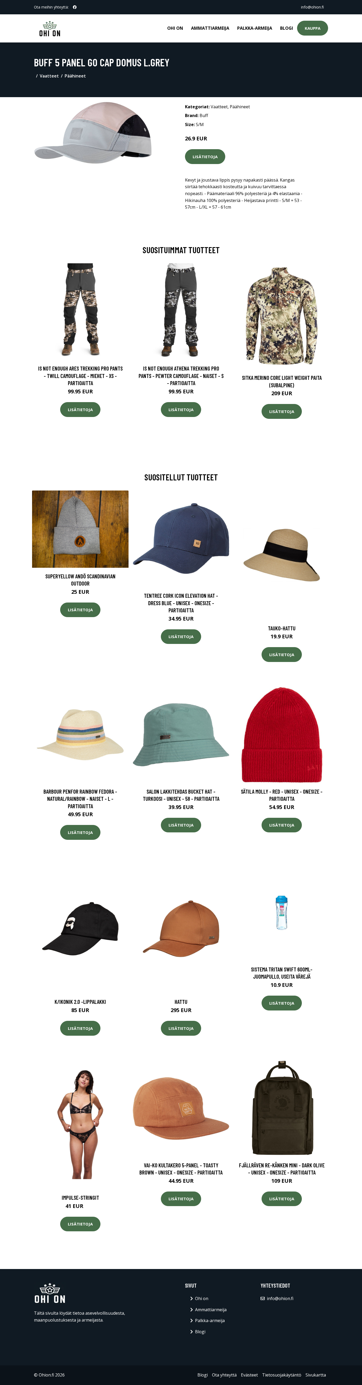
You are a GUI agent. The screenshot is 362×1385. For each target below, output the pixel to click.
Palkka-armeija (254, 28)
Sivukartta (316, 1375)
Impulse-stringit (80, 1197)
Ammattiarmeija (210, 28)
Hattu (181, 1001)
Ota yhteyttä (224, 1375)
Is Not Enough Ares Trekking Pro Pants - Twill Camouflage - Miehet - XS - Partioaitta (80, 375)
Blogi (286, 28)
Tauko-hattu (281, 628)
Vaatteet (49, 76)
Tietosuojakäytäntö (281, 1375)
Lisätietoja (205, 156)
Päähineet (75, 76)
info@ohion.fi (312, 7)
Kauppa (312, 28)
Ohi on (175, 28)
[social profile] (75, 7)
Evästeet (249, 1375)
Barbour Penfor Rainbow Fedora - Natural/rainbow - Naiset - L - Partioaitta (80, 798)
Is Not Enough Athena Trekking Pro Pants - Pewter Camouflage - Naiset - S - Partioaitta (181, 375)
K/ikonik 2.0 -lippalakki (80, 1001)
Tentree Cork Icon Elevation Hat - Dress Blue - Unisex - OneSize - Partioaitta (181, 602)
